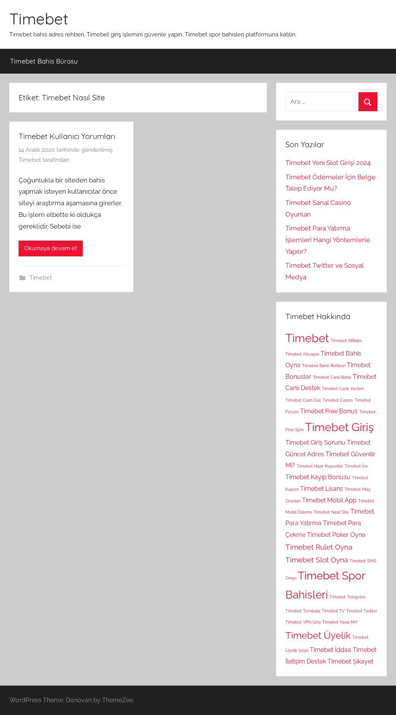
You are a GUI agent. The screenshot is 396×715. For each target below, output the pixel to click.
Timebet (38, 18)
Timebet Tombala (302, 610)
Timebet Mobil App (329, 500)
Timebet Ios (356, 466)
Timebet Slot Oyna (316, 559)
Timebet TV (333, 610)
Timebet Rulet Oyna (318, 547)
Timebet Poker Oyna (336, 534)
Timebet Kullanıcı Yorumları (67, 136)
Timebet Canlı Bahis (332, 377)
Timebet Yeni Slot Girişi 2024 (327, 163)
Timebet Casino (338, 400)
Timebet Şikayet (350, 661)
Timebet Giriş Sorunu (315, 442)
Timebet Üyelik (318, 635)
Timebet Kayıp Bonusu (317, 477)
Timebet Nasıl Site (331, 512)
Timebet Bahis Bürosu (44, 61)
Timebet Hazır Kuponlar (320, 466)
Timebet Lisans (321, 488)
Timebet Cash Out (303, 400)
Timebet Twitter (361, 610)
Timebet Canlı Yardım (343, 388)
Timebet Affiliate (346, 340)
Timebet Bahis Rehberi (323, 365)
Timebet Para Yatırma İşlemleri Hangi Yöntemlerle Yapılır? (327, 239)
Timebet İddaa (330, 649)
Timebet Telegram (347, 597)
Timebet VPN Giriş (303, 622)
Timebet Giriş (339, 427)
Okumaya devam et (50, 248)
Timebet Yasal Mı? (339, 622)
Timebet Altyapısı (302, 354)
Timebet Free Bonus (329, 411)
